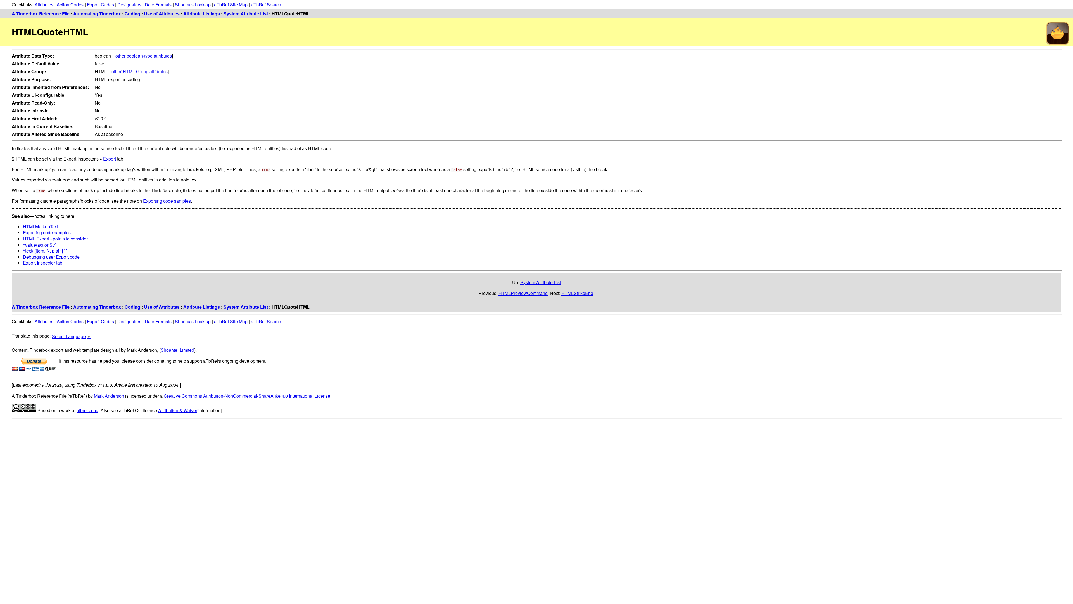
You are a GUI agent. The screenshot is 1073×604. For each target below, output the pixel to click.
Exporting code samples (167, 201)
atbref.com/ (87, 410)
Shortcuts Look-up (193, 4)
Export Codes (100, 4)
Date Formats (158, 4)
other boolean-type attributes (143, 56)
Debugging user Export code (51, 257)
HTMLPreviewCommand (523, 293)
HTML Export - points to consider (55, 238)
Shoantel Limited (177, 350)
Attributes (44, 4)
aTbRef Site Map (231, 4)
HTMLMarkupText (40, 226)
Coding (132, 13)
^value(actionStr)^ (41, 245)
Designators (129, 4)
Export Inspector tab (42, 262)
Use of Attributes (162, 13)
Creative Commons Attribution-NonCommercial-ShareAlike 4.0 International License (247, 396)
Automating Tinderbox (97, 13)
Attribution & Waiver (177, 410)
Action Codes (70, 4)
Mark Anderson (109, 396)
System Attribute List (246, 13)
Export (109, 158)
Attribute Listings (201, 13)
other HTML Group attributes (139, 71)
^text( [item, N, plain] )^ (45, 250)
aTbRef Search (266, 4)
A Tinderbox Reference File (41, 13)
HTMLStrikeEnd (577, 293)
